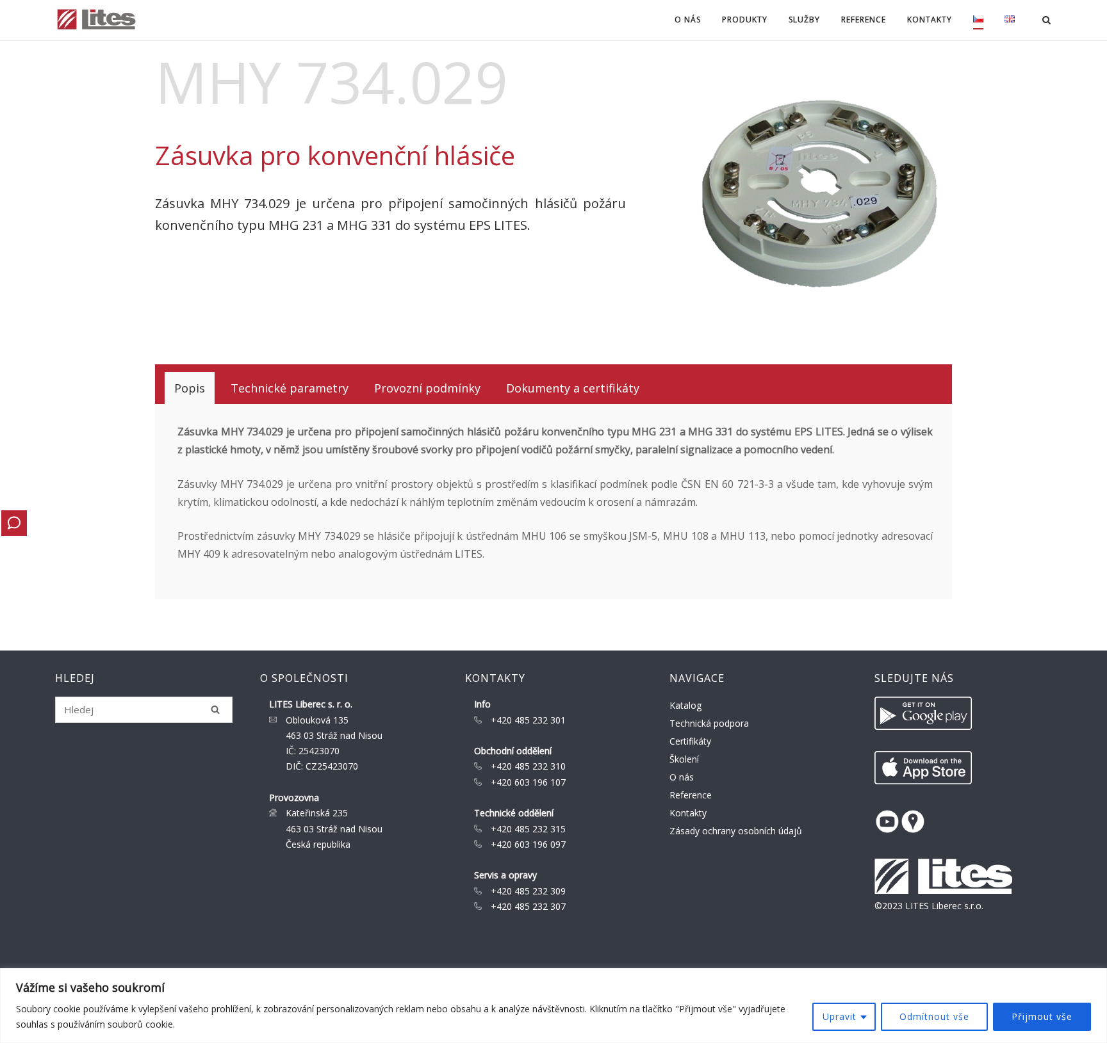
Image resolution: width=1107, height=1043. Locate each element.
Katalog (685, 705)
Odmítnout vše (934, 1016)
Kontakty (688, 813)
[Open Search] (1046, 21)
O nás (681, 777)
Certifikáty (690, 741)
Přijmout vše (1042, 1016)
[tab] (190, 388)
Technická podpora (709, 723)
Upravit (840, 1016)
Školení (684, 759)
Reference (863, 19)
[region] (553, 1005)
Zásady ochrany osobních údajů (735, 831)
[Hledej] (215, 709)
